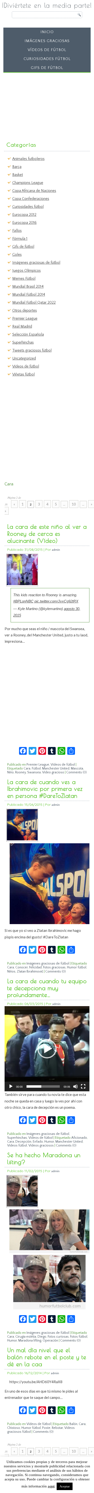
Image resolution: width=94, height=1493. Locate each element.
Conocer (21, 967)
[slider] (43, 1086)
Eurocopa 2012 (24, 214)
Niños (11, 971)
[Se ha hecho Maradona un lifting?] (22, 1205)
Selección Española (28, 334)
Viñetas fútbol (23, 374)
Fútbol (36, 768)
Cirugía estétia (25, 1337)
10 (74, 504)
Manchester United (55, 768)
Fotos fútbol (78, 1337)
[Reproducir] (10, 1086)
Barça (16, 167)
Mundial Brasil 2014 (28, 286)
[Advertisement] (41, 105)
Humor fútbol (76, 967)
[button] (47, 1048)
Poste (46, 1428)
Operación (50, 1340)
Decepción (23, 1142)
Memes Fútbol (23, 278)
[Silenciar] (75, 1086)
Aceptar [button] (65, 1486)
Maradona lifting (29, 1340)
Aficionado (79, 1138)
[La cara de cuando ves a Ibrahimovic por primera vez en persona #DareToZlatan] (22, 839)
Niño (10, 772)
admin (56, 549)
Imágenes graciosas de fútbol (36, 262)
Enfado (38, 1142)
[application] (47, 1048)
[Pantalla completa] (83, 1086)
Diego (42, 1337)
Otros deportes (24, 310)
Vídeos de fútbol (47, 50)
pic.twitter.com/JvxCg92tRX (56, 601)
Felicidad (35, 967)
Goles (17, 254)
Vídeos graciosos (41, 1145)
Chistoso (13, 1428)
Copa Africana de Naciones (34, 191)
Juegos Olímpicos (26, 270)
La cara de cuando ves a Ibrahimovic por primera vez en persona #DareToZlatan (45, 788)
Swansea (34, 772)
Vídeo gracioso (53, 772)
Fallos (17, 230)
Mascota (77, 768)
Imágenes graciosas (47, 41)
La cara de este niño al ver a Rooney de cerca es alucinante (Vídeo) (47, 533)
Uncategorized (24, 358)
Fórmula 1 (19, 238)
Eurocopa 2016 (24, 222)
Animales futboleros (28, 159)
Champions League (27, 183)
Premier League (24, 318)
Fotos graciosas (54, 967)
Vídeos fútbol (17, 1145)
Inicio (47, 32)
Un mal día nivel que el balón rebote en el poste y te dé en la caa (46, 1357)
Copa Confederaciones (30, 198)
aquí (51, 1486)
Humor (49, 1142)
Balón (73, 1424)
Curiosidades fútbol (47, 59)
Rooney (20, 772)
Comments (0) (76, 772)
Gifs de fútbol (47, 68)
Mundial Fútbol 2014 (28, 294)
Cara (27, 768)
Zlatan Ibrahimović (30, 971)
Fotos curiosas (58, 1337)
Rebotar (57, 1428)
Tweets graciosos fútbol (32, 350)
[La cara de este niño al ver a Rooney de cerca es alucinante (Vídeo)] (22, 584)
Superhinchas (23, 342)
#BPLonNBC (23, 601)
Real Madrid (22, 326)
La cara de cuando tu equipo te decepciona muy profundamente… (47, 988)
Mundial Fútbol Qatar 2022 (34, 302)
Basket (17, 175)
